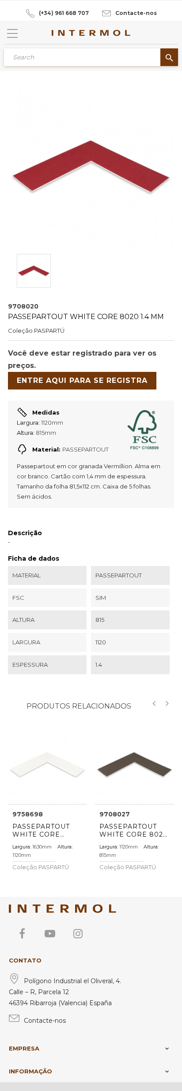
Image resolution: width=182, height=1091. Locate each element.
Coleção (20, 330)
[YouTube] (50, 933)
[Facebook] (22, 933)
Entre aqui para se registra (82, 380)
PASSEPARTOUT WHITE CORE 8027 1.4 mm (133, 830)
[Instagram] (77, 933)
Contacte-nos (136, 13)
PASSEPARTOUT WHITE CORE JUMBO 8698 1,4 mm (41, 830)
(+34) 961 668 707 (64, 13)
